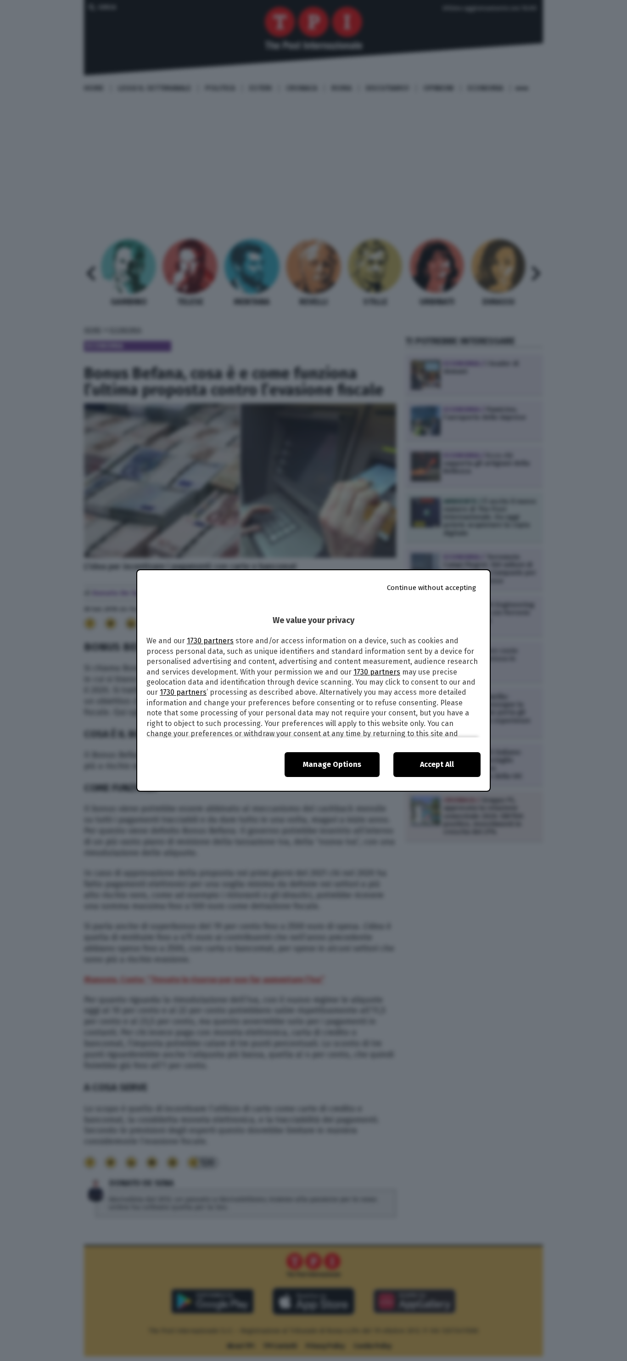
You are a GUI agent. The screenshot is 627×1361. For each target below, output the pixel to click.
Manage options (332, 764)
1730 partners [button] (210, 640)
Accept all (437, 764)
